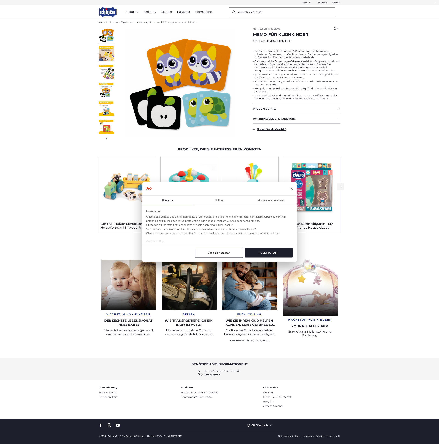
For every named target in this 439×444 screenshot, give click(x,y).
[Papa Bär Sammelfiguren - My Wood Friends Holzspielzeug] (312, 188)
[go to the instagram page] (109, 425)
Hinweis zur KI (333, 436)
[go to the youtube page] (118, 425)
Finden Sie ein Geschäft (277, 397)
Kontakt (336, 2)
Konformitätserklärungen (196, 397)
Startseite (103, 22)
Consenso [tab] (168, 200)
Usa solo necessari (219, 252)
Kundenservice (107, 392)
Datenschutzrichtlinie (289, 436)
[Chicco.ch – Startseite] (108, 12)
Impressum (308, 436)
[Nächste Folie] (106, 137)
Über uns (306, 2)
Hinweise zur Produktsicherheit (199, 392)
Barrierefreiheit (108, 397)
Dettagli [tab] (219, 200)
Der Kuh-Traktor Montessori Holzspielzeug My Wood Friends (125, 225)
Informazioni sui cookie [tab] (271, 200)
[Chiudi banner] (291, 189)
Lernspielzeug (141, 22)
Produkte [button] (132, 11)
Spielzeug (127, 22)
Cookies (320, 436)
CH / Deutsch (259, 425)
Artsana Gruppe (272, 405)
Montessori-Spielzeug (161, 22)
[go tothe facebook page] (101, 425)
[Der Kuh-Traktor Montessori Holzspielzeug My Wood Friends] (127, 188)
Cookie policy (155, 241)
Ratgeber (268, 401)
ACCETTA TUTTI (268, 252)
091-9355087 (212, 374)
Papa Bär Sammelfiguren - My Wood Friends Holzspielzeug (309, 225)
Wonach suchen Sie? (250, 12)
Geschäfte (322, 2)
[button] (106, 35)
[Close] (435, 3)
